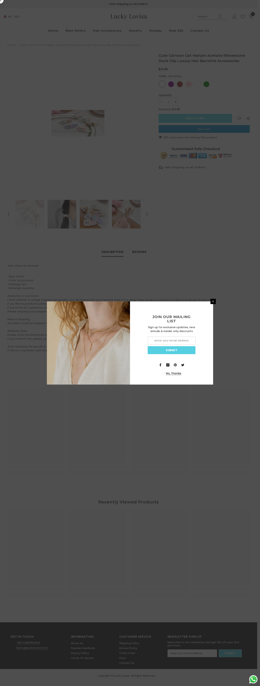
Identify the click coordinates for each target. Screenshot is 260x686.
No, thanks (173, 373)
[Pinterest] (175, 365)
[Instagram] (168, 365)
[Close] (213, 301)
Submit (171, 350)
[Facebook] (160, 365)
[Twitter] (182, 365)
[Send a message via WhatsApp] (253, 679)
